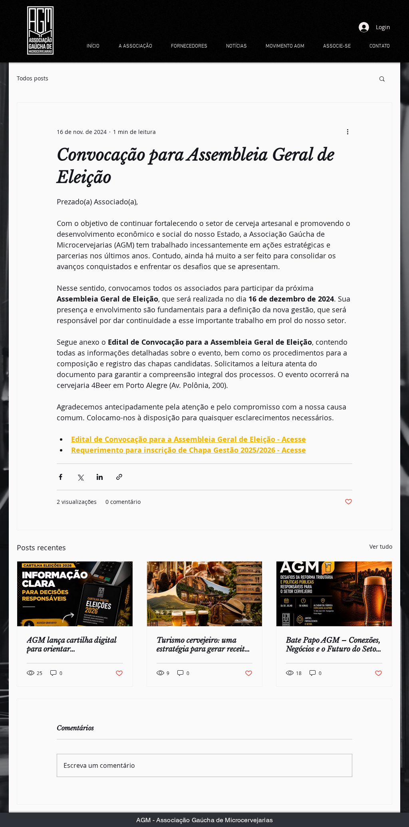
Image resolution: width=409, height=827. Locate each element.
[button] (382, 78)
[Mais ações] (347, 131)
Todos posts (32, 78)
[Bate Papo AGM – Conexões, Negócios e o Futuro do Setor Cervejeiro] (334, 593)
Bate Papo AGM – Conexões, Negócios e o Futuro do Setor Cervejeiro (333, 644)
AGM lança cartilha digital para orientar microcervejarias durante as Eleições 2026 (72, 644)
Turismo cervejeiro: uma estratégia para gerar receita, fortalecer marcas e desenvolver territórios (204, 644)
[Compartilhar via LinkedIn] (99, 477)
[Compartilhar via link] (119, 477)
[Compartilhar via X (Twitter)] (80, 477)
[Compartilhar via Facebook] (60, 477)
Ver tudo (380, 546)
